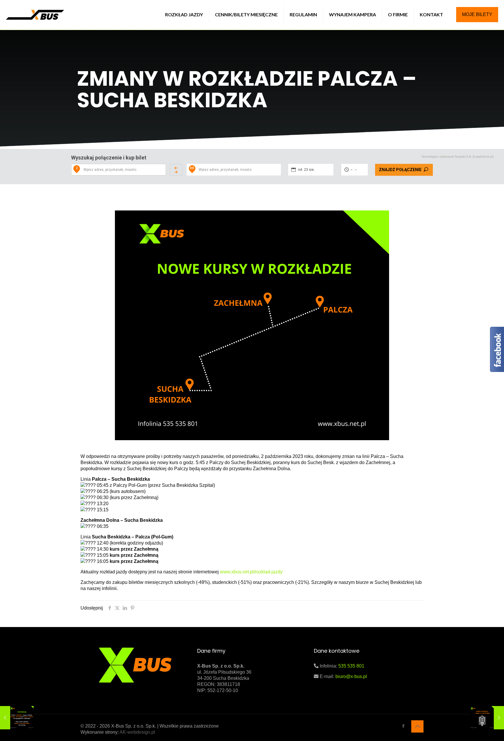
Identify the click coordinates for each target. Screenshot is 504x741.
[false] (176, 169)
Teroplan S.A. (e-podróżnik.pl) (474, 156)
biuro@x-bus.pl (351, 676)
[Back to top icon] (417, 726)
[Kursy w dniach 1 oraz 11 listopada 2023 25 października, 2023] (487, 717)
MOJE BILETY (477, 14)
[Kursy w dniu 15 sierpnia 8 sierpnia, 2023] (17, 717)
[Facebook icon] (403, 726)
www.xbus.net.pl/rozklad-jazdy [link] (251, 571)
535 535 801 (351, 665)
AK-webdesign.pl (137, 732)
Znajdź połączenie (400, 169)
